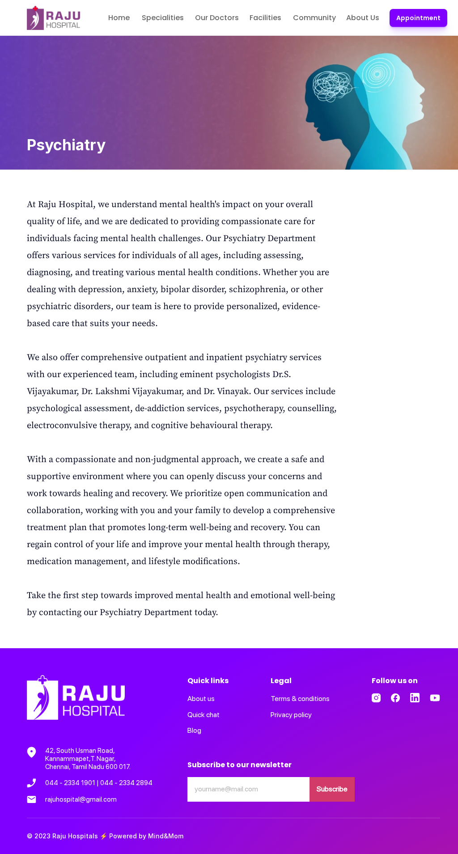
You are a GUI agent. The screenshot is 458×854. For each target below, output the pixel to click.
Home (119, 18)
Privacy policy (291, 714)
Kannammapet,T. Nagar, (81, 759)
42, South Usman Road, (80, 751)
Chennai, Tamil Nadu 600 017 (87, 767)
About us (201, 698)
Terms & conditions (300, 698)
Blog (194, 730)
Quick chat (203, 714)
